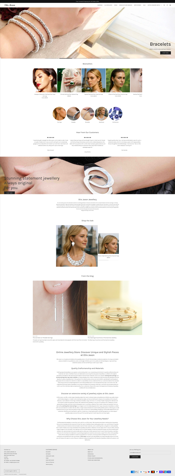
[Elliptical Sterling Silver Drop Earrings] (118, 80)
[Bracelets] (87, 114)
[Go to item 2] (76, 263)
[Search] (164, 5)
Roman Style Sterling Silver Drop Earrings (108, 256)
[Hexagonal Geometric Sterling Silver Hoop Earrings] (45, 80)
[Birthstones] (115, 114)
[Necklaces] (101, 114)
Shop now (9, 193)
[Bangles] (73, 114)
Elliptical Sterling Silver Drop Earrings (118, 94)
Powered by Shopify (22, 474)
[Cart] (170, 5)
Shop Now (9, 36)
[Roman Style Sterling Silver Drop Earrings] (108, 243)
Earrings (59, 122)
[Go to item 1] (73, 243)
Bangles (73, 122)
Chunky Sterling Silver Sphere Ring (69, 94)
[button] (34, 83)
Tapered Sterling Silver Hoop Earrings (93, 94)
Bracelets (87, 122)
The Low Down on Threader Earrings (43, 338)
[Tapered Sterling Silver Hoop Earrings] (94, 80)
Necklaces (101, 122)
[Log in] (167, 5)
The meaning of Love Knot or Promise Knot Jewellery (102, 338)
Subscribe (135, 457)
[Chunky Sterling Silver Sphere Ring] (69, 80)
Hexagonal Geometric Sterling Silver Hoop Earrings (44, 95)
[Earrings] (59, 114)
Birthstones (115, 122)
